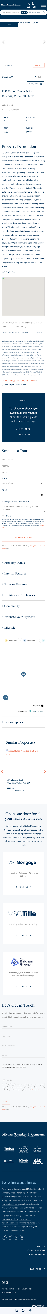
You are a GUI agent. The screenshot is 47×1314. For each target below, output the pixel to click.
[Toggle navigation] (43, 5)
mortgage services (10, 1219)
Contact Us (22, 434)
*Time (4, 490)
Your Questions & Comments (15, 502)
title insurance (25, 1219)
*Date (4, 478)
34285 (40, 381)
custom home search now (13, 1230)
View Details (23, 779)
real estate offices (21, 1200)
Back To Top (36, 1269)
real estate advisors (10, 1204)
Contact (40, 1247)
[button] (4, 41)
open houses (7, 1227)
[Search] (43, 12)
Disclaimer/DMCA (25, 1289)
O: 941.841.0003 (36, 1250)
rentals (32, 1215)
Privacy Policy (33, 546)
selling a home (22, 1215)
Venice (33, 381)
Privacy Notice (8, 1289)
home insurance (28, 1223)
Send (5, 1101)
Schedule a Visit (23, 451)
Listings (12, 381)
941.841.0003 (29, 4)
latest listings (19, 1227)
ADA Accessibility (9, 1293)
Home (4, 381)
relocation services (10, 1223)
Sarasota (24, 381)
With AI (24, 12)
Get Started (22, 887)
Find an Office (37, 1254)
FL (18, 381)
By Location (36, 12)
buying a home (8, 1215)
